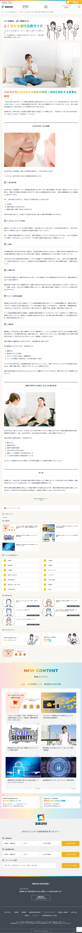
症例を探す (46, 6)
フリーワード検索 (71, 865)
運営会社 (27, 915)
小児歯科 (50, 565)
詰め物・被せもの (12, 575)
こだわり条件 (47, 843)
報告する (42, 500)
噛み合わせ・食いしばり (14, 584)
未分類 (9, 560)
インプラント (51, 575)
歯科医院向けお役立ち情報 (52, 684)
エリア (25, 843)
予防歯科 (50, 584)
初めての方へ (8, 912)
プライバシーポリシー (49, 912)
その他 (49, 589)
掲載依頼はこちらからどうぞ (41, 897)
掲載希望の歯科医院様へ (35, 912)
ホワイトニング (52, 570)
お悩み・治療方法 (9, 843)
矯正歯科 (10, 565)
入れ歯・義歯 (51, 579)
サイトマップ (35, 915)
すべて (23, 684)
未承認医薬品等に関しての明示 (49, 915)
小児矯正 (10, 570)
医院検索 (24, 912)
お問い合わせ (74, 912)
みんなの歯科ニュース (35, 684)
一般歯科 (50, 560)
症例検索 (16, 912)
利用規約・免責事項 (63, 912)
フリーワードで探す (66, 6)
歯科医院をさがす (25, 6)
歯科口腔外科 (11, 579)
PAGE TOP (78, 931)
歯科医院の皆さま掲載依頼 (75, 2)
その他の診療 (11, 589)
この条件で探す (70, 843)
